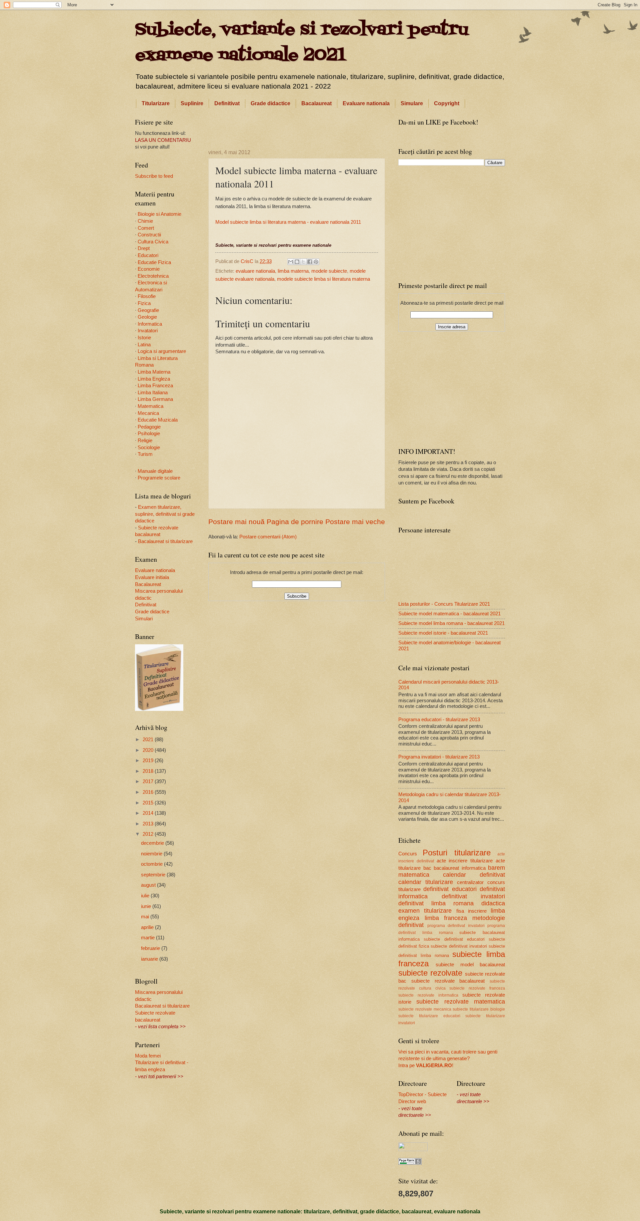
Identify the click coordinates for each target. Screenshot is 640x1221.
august (149, 885)
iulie (146, 895)
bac (427, 868)
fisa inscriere (471, 911)
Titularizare (156, 103)
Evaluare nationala (366, 103)
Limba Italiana (153, 392)
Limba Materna (154, 372)
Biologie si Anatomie (159, 214)
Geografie (148, 310)
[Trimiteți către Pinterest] (316, 261)
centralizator (470, 882)
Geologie (147, 317)
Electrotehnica (153, 276)
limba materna (293, 271)
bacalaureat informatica (460, 868)
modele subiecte (329, 271)
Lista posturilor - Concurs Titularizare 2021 (444, 604)
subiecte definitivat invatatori (459, 946)
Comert (146, 228)
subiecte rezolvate (430, 973)
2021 (149, 739)
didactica (493, 903)
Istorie (144, 337)
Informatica (150, 324)
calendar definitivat (474, 874)
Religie (145, 440)
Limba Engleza (154, 379)
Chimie (145, 221)
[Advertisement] (297, 128)
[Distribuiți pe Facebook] (309, 261)
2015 (149, 802)
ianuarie (150, 959)
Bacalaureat (316, 103)
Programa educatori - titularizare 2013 (439, 719)
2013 (149, 823)
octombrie (152, 864)
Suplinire (192, 103)
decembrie (153, 843)
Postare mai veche (355, 521)
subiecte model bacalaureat (470, 964)
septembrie (154, 874)
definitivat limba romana (436, 903)
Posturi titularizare (456, 852)
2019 (149, 760)
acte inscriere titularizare (465, 860)
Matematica (150, 406)
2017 (149, 781)
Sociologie (149, 447)
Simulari (144, 618)
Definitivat (227, 103)
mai (145, 916)
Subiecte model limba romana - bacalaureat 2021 (451, 623)
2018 (149, 771)
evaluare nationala (255, 271)
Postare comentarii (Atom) (268, 536)
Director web (412, 1101)
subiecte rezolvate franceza (477, 988)
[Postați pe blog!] (297, 261)
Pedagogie (149, 427)
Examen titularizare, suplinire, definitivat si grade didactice (165, 513)
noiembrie (152, 853)
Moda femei (148, 1056)
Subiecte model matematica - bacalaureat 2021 (449, 613)
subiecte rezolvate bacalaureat (448, 981)
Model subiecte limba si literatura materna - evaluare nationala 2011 (288, 222)
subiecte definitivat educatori (454, 939)
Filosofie (147, 296)
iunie (146, 906)
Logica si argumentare (162, 351)
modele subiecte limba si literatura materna (323, 279)
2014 (149, 813)
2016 (149, 792)
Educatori (148, 255)
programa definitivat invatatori (456, 925)
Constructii (149, 234)
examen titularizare (425, 910)
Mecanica (148, 413)
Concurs (407, 853)
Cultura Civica (153, 241)
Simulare (412, 103)
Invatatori (148, 330)
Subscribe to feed (154, 176)
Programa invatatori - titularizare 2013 (439, 757)
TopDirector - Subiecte (422, 1094)
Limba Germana (155, 399)
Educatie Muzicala (158, 420)
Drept (144, 248)
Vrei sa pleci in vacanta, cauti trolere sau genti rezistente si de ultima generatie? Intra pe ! (447, 1058)
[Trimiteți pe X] (303, 261)
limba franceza (446, 918)
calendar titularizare (425, 882)
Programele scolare (159, 477)
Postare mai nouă (236, 521)
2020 (149, 750)
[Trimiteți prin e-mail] (290, 261)
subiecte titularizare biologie (479, 1009)
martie (148, 937)
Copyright (446, 103)
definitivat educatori (449, 889)
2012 (149, 834)
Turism (145, 454)
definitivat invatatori (473, 896)
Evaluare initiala (152, 577)
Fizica (144, 303)
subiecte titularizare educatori (429, 1016)
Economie (149, 269)
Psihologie (149, 433)
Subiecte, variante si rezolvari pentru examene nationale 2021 (301, 42)
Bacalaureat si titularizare (165, 541)
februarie (151, 948)
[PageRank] (410, 1163)
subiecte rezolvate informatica (428, 995)
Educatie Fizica (154, 262)
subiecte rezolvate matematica (460, 1001)
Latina (144, 344)
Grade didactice (270, 103)
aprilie (148, 927)
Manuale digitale (155, 471)
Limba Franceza (155, 385)
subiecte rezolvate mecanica (424, 1009)
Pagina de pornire (295, 521)
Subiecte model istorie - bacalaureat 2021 (443, 633)
